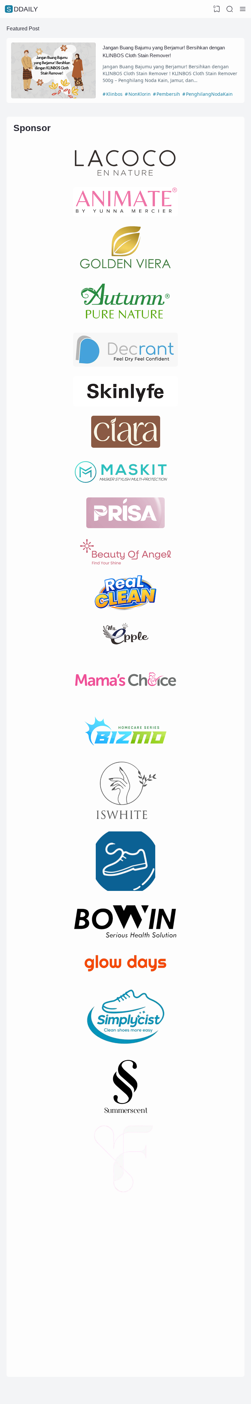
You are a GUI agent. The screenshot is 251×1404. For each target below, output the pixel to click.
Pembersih (168, 94)
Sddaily (22, 9)
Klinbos (114, 94)
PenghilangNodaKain (209, 94)
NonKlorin (139, 94)
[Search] (229, 9)
